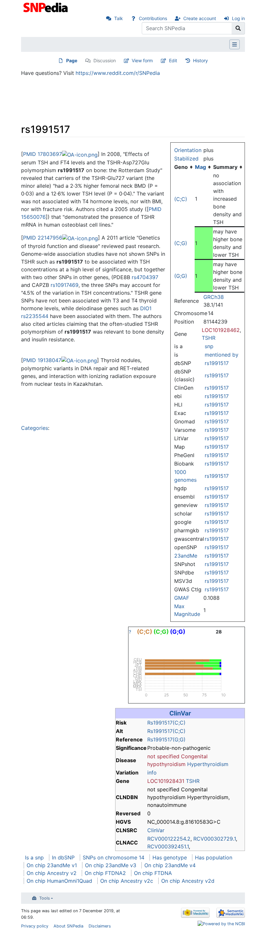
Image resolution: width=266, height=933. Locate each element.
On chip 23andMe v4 (170, 865)
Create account (199, 18)
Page (71, 60)
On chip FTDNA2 (105, 873)
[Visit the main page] (46, 7)
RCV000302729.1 (214, 838)
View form (142, 60)
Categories (34, 428)
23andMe (185, 555)
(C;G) (180, 243)
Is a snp (34, 857)
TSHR (208, 338)
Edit (173, 60)
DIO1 (145, 308)
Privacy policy (34, 926)
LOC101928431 (165, 781)
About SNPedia (68, 926)
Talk (118, 18)
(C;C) (180, 199)
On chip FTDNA (153, 873)
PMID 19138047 (42, 360)
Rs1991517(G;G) (166, 739)
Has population (213, 857)
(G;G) (180, 276)
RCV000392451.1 (168, 846)
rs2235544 (34, 316)
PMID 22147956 (42, 237)
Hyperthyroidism (207, 764)
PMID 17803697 (42, 154)
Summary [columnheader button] (225, 167)
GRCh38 (213, 297)
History (200, 60)
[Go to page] (238, 28)
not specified (163, 756)
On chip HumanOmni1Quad (59, 881)
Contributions (153, 18)
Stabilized (186, 158)
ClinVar (180, 713)
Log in (238, 18)
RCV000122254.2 (168, 838)
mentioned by (221, 354)
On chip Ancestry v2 (52, 873)
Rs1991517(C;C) (166, 722)
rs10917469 (65, 285)
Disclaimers (100, 926)
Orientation (187, 150)
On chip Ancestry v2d (187, 881)
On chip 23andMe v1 (52, 865)
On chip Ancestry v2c (126, 881)
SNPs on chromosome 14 (113, 857)
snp (209, 346)
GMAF (181, 598)
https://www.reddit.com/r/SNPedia (118, 73)
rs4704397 (145, 277)
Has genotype (169, 857)
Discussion (104, 60)
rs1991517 (217, 363)
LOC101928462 (221, 330)
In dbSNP (63, 857)
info (152, 772)
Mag (200, 167)
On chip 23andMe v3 (110, 865)
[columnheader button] (204, 167)
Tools (44, 898)
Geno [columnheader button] (181, 167)
